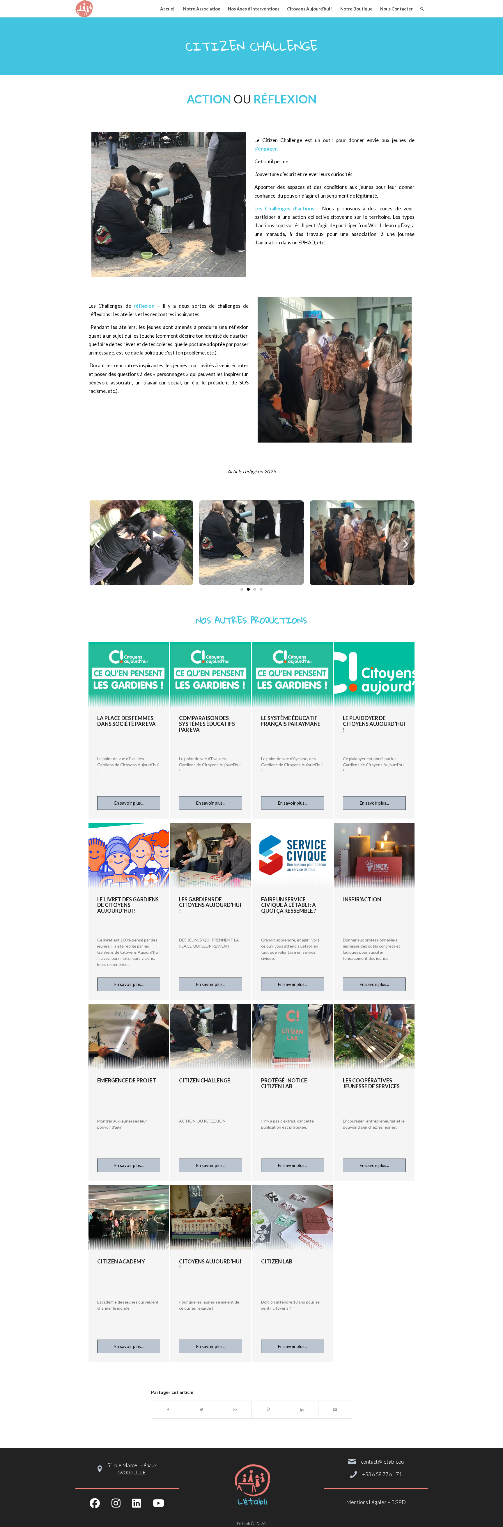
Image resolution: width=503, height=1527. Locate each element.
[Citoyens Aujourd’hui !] (210, 1217)
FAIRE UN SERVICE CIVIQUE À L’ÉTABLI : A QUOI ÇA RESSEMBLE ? (288, 905)
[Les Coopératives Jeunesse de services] (374, 1036)
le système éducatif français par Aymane (290, 721)
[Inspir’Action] (374, 855)
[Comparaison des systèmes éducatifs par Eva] (210, 674)
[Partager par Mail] (335, 1409)
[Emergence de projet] (128, 1036)
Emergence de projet (126, 1080)
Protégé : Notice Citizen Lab (284, 1083)
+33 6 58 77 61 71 (382, 1474)
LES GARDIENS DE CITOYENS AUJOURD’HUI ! (210, 905)
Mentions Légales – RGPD (376, 1502)
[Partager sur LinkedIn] (301, 1409)
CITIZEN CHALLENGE (204, 1080)
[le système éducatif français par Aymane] (292, 674)
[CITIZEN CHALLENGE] (210, 1036)
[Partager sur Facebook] (168, 1409)
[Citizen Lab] (292, 1217)
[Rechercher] (422, 8)
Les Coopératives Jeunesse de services (371, 1083)
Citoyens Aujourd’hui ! (210, 1264)
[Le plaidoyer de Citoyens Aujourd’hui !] (374, 674)
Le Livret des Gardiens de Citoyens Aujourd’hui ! (128, 905)
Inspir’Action (362, 899)
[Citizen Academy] (128, 1217)
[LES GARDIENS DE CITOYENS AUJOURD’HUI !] (210, 855)
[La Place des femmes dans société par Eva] (128, 674)
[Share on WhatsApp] (235, 1409)
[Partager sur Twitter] (201, 1409)
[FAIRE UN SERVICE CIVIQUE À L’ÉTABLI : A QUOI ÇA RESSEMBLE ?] (292, 855)
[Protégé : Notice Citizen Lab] (292, 1036)
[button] (97, 544)
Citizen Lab (276, 1261)
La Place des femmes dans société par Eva (126, 721)
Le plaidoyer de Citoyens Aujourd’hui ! (374, 724)
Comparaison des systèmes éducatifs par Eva (207, 724)
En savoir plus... (129, 802)
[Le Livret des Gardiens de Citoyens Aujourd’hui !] (128, 855)
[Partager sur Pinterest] (268, 1409)
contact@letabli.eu (382, 1461)
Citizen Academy (121, 1261)
